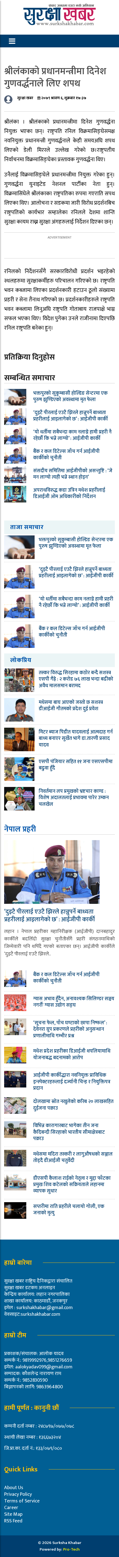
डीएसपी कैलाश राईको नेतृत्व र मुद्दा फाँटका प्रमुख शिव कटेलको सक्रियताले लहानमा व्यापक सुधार (72, 1185)
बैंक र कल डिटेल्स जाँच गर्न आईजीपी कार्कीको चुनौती (66, 454)
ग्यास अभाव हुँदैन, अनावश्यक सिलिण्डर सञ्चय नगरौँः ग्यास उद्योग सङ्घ (73, 1002)
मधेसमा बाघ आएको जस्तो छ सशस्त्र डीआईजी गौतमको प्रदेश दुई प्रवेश (71, 705)
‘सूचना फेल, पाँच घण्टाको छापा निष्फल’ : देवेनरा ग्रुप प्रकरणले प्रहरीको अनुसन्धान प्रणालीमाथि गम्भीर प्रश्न (70, 1029)
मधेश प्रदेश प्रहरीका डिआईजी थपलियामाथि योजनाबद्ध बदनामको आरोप (71, 1054)
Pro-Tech (71, 1549)
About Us (13, 1488)
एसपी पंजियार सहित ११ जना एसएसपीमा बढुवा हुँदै (76, 765)
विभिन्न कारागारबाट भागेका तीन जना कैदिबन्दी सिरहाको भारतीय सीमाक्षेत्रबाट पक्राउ (69, 1132)
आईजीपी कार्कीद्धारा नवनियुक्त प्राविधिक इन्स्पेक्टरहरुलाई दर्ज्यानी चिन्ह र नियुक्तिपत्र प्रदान (71, 1081)
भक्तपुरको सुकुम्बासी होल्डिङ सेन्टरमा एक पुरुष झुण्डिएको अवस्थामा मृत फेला (70, 396)
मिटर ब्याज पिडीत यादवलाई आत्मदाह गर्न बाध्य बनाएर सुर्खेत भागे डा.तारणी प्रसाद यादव (76, 738)
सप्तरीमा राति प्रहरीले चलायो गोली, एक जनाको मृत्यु (68, 1209)
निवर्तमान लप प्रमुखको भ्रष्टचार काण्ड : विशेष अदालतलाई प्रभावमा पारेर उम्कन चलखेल (74, 798)
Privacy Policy (18, 1494)
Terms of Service (22, 1501)
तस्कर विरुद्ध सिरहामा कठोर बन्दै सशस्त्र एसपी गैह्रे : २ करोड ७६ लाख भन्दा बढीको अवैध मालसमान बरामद (76, 679)
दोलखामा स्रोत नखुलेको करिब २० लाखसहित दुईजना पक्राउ (73, 1104)
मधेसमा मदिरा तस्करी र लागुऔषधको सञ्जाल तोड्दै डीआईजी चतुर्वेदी (73, 1157)
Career (11, 1508)
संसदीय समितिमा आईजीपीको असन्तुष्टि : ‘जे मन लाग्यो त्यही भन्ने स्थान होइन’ (72, 474)
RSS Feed (13, 1521)
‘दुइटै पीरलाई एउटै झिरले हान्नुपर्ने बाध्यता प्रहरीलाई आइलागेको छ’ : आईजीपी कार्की (70, 416)
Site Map (13, 1514)
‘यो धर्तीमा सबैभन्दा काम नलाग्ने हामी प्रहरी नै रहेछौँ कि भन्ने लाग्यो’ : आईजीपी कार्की (72, 435)
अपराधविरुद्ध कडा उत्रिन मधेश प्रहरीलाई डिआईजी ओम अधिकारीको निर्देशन (69, 493)
